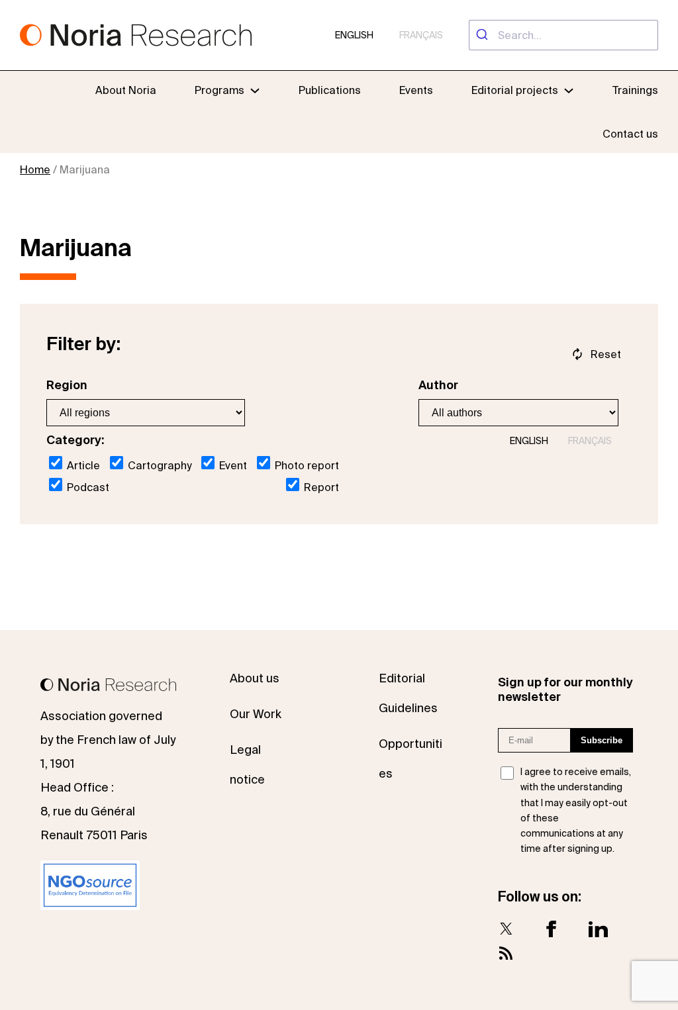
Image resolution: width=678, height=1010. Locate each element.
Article (82, 465)
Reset (606, 354)
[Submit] (483, 35)
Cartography (158, 465)
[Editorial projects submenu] (568, 90)
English (354, 35)
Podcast (86, 487)
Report (320, 487)
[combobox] (563, 35)
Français (421, 35)
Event (232, 465)
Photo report (305, 465)
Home (35, 169)
